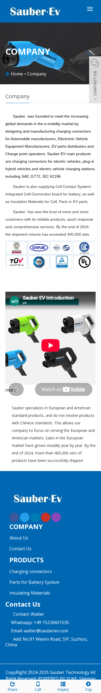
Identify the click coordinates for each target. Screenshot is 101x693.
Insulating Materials (29, 593)
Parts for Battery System (34, 582)
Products (26, 559)
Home (17, 74)
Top (88, 689)
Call (38, 689)
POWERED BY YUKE (58, 678)
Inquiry (63, 689)
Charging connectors (30, 571)
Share (13, 689)
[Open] (95, 80)
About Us (18, 538)
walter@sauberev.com (46, 631)
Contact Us (20, 549)
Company (36, 74)
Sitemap (87, 678)
